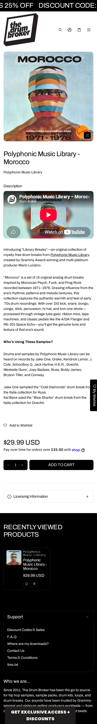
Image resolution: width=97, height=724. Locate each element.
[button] (60, 29)
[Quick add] (34, 583)
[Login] (70, 29)
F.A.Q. (12, 637)
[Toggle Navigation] (89, 29)
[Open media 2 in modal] (48, 96)
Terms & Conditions (22, 658)
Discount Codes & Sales (26, 630)
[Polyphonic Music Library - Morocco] (27, 569)
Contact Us (15, 651)
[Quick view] (26, 583)
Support (15, 617)
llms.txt (12, 665)
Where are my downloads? (28, 644)
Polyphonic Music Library (22, 172)
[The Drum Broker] (20, 30)
